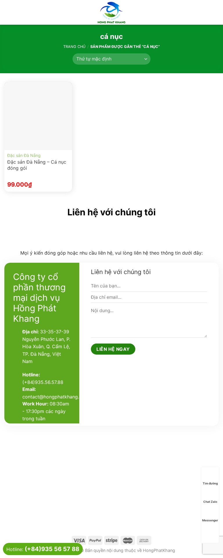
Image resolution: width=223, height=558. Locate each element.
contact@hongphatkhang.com (55, 397)
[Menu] (7, 12)
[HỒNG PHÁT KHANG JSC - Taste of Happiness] (111, 12)
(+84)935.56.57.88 (42, 382)
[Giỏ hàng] (216, 12)
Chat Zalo (210, 501)
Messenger (210, 520)
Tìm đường (210, 483)
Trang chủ (74, 46)
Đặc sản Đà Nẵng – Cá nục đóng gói (36, 165)
